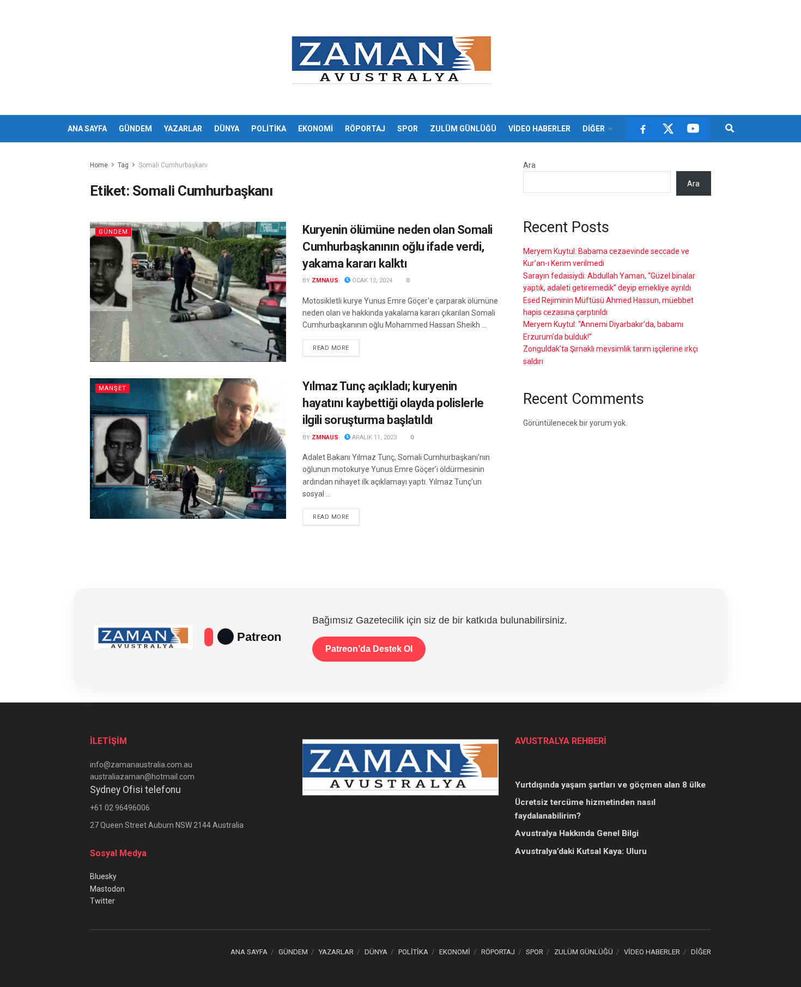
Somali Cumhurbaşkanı (173, 165)
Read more (336, 348)
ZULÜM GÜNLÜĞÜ (463, 128)
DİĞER (593, 128)
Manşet (112, 388)
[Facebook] (643, 129)
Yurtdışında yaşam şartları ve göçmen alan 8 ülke (610, 785)
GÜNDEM (135, 128)
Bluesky (103, 876)
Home (99, 165)
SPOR (407, 128)
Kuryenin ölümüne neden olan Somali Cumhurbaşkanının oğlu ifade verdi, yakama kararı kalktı (397, 246)
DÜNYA (226, 128)
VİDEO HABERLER (539, 128)
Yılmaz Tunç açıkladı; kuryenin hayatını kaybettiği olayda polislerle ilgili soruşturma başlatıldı (393, 403)
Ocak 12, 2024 (371, 280)
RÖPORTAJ (365, 128)
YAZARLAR (183, 128)
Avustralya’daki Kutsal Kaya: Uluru (581, 851)
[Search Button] (729, 128)
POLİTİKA (268, 128)
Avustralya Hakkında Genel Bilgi (577, 833)
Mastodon (107, 889)
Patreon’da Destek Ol (368, 648)
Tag (123, 165)
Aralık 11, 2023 (373, 437)
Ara (529, 165)
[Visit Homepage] (393, 58)
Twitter (102, 901)
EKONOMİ (315, 128)
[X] (668, 129)
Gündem (113, 231)
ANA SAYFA (87, 128)
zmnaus (325, 280)
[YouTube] (693, 129)
